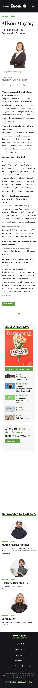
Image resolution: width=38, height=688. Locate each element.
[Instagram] (17, 85)
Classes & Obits (19, 649)
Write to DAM (8, 304)
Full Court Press (22, 418)
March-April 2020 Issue (19, 80)
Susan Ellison (9, 618)
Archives (19, 655)
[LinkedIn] (24, 85)
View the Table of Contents (19, 369)
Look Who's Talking (8, 16)
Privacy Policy (17, 673)
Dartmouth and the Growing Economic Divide (23, 400)
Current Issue (19, 660)
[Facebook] (3, 85)
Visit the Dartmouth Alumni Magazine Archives (19, 682)
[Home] (18, 6)
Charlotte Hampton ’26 (15, 582)
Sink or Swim (21, 410)
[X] (10, 85)
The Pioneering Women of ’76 (22, 378)
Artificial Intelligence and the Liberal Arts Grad (24, 388)
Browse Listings (12, 441)
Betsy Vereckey (8, 77)
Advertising (7, 673)
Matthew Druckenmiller (15, 544)
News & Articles (19, 644)
